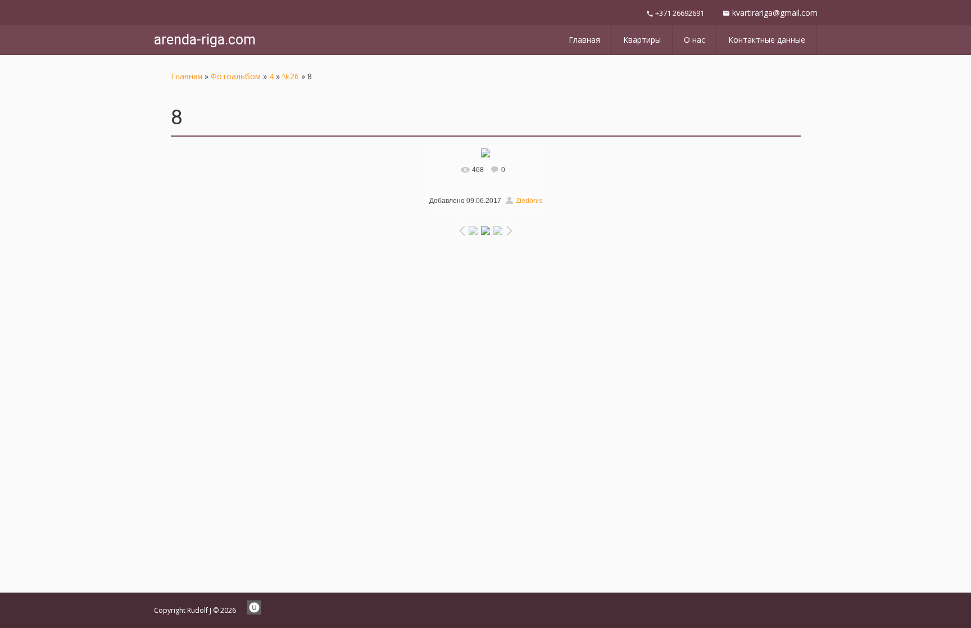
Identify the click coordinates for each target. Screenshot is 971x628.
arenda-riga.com (205, 39)
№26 (290, 76)
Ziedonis (529, 201)
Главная (186, 76)
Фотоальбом (236, 76)
